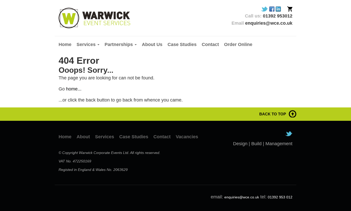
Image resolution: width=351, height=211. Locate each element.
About (83, 136)
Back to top (272, 114)
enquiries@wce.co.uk (241, 197)
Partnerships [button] (119, 44)
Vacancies (187, 136)
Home (65, 44)
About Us (152, 44)
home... (73, 88)
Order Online (238, 44)
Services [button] (87, 44)
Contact (210, 44)
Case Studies (182, 44)
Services (104, 136)
